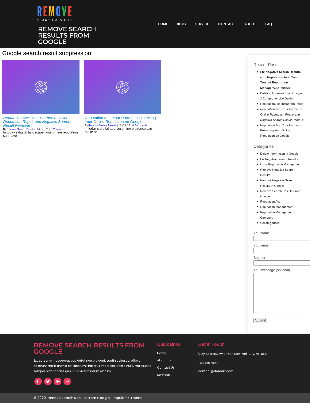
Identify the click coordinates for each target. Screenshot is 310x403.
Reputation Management (276, 206)
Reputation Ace (270, 201)
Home (163, 24)
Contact (226, 24)
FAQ (268, 24)
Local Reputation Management (280, 164)
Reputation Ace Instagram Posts (281, 103)
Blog (181, 24)
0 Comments (58, 129)
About (250, 24)
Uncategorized (270, 223)
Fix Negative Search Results (279, 159)
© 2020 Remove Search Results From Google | (73, 397)
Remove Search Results (21, 129)
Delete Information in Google (279, 153)
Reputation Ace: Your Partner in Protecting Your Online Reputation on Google (281, 130)
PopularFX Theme (127, 397)
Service (202, 24)
